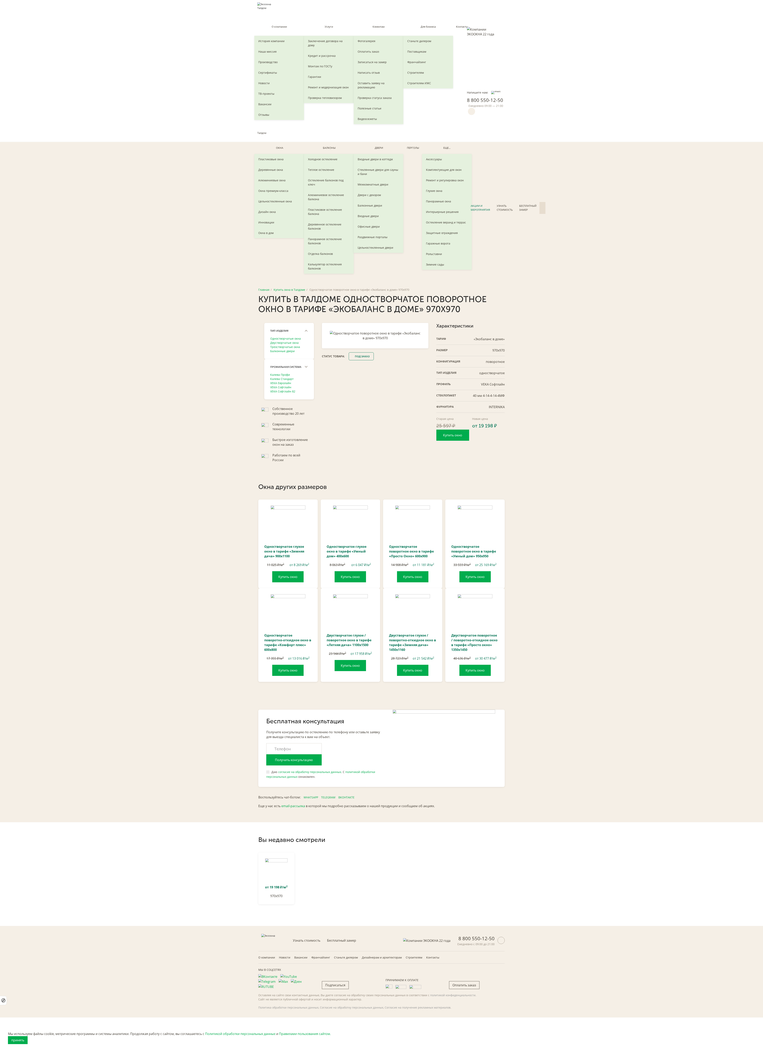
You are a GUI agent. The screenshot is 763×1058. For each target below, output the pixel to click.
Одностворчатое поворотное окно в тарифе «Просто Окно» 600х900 (411, 551)
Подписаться (335, 985)
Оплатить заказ (368, 51)
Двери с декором (369, 195)
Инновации (266, 222)
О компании (279, 26)
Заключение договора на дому (325, 43)
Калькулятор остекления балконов (325, 266)
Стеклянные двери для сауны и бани (378, 172)
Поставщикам (416, 51)
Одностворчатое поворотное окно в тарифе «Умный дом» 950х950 (473, 551)
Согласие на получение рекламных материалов (417, 1007)
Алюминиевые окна (272, 180)
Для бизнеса (428, 26)
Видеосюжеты (367, 119)
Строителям (415, 72)
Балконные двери (370, 205)
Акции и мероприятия (480, 208)
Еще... (446, 148)
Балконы (329, 148)
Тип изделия (279, 330)
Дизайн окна (267, 212)
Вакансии (264, 104)
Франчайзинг (416, 62)
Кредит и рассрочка (322, 56)
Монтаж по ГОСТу (320, 66)
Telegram (328, 797)
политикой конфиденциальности (452, 995)
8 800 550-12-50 (485, 100)
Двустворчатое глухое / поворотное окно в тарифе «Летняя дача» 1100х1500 (349, 640)
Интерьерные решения (442, 212)
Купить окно (452, 435)
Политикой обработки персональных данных (240, 1034)
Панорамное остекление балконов (325, 241)
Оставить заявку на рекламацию (371, 85)
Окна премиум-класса (273, 191)
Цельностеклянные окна (275, 201)
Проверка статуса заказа (375, 98)
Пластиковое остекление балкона (325, 212)
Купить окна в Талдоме (289, 290)
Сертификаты (267, 72)
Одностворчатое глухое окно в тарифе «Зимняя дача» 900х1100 (284, 551)
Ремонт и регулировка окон (445, 180)
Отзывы (263, 115)
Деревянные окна (270, 170)
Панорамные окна (438, 201)
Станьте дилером (419, 41)
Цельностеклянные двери (375, 247)
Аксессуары (434, 159)
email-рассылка (293, 806)
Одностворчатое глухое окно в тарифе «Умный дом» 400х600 (346, 551)
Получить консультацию (294, 760)
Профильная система (285, 367)
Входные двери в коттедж (375, 159)
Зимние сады (435, 264)
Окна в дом (266, 233)
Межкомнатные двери (373, 184)
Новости (264, 83)
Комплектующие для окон (444, 170)
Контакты (462, 26)
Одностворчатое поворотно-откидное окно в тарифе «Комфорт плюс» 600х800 (287, 642)
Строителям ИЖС (419, 83)
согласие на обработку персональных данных (309, 772)
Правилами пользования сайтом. (305, 1034)
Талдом (261, 133)
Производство (268, 62)
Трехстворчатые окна (285, 347)
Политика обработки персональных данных (288, 1007)
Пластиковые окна (271, 159)
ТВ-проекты (266, 94)
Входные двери (368, 216)
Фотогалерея (366, 41)
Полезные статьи (369, 108)
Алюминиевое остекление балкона (326, 197)
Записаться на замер (372, 62)
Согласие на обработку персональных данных (351, 1007)
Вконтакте (346, 797)
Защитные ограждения (442, 233)
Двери (379, 148)
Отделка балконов (320, 254)
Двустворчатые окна (284, 343)
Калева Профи (280, 375)
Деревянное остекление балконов (324, 226)
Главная (263, 290)
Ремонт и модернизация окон (328, 87)
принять (17, 1040)
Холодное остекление (322, 159)
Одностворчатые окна (285, 338)
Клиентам (379, 26)
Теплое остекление (321, 170)
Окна (279, 148)
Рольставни (434, 254)
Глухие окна (434, 191)
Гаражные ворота (438, 243)
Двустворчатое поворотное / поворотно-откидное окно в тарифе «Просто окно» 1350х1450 (474, 642)
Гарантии (314, 77)
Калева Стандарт (282, 379)
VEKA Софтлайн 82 (282, 391)
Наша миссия (267, 51)
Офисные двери (369, 226)
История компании (271, 41)
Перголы (413, 148)
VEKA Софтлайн (280, 387)
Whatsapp (311, 797)
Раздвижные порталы (372, 237)
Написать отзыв (369, 72)
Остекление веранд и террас (446, 222)
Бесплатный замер (527, 208)
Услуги (329, 26)
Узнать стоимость (505, 208)
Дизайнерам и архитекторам (382, 957)
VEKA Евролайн (280, 383)
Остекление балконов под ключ (326, 182)
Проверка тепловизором (325, 98)
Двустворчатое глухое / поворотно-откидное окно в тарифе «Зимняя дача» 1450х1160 (412, 642)
